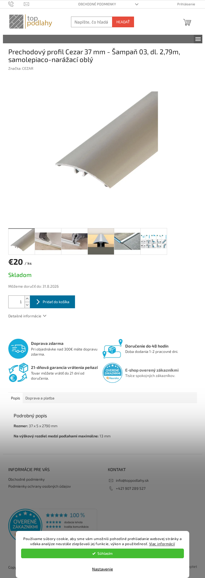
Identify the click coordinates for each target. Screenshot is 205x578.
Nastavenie (102, 569)
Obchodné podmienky (97, 4)
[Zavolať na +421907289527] (16, 4)
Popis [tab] (15, 398)
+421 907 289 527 (130, 488)
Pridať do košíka (56, 301)
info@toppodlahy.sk (132, 480)
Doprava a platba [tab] (39, 398)
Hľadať (123, 22)
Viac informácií (162, 544)
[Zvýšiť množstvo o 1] (27, 299)
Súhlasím (105, 553)
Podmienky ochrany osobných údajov (39, 486)
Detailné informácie (24, 316)
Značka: (20, 68)
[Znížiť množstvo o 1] (27, 305)
